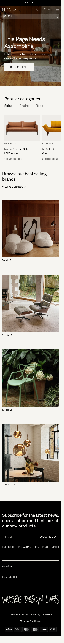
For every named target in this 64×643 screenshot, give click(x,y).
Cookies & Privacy (19, 615)
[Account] (36, 9)
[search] (56, 16)
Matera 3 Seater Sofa (16, 149)
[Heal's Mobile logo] (9, 9)
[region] (30, 3)
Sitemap (47, 615)
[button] (47, 537)
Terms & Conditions (30, 621)
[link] (19, 67)
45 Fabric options (13, 159)
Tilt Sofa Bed (49, 149)
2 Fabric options (50, 159)
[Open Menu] (57, 9)
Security (35, 615)
